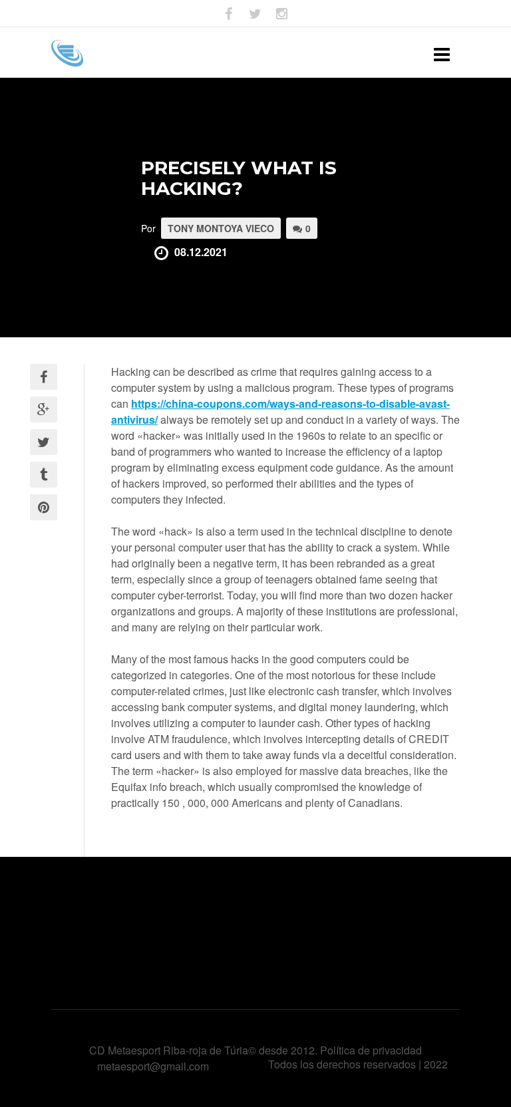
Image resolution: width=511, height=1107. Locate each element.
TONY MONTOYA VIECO (221, 228)
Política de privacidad (371, 1050)
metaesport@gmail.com (153, 1066)
